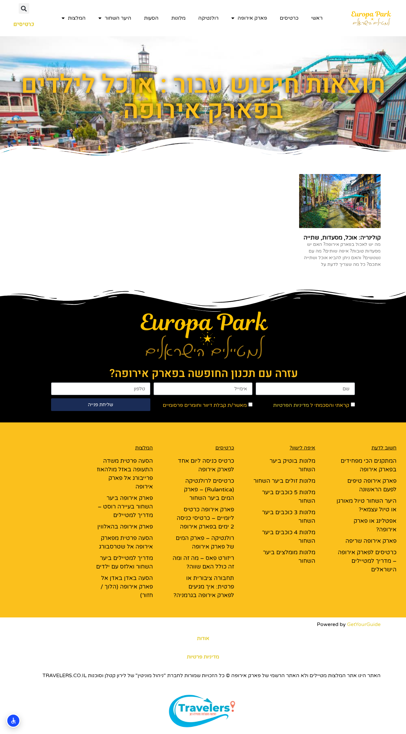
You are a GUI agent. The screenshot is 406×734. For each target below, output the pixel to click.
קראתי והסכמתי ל (311, 405)
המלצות (77, 18)
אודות (203, 638)
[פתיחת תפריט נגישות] (13, 721)
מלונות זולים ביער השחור (284, 480)
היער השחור (118, 18)
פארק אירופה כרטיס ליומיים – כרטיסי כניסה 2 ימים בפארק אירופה (205, 518)
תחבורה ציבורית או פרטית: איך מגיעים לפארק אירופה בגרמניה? (204, 587)
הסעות (151, 18)
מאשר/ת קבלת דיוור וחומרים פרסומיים (205, 405)
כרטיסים (289, 18)
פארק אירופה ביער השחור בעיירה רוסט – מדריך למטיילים (125, 507)
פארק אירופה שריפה (370, 540)
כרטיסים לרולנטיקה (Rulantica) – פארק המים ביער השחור (209, 489)
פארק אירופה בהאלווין (125, 526)
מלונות (178, 18)
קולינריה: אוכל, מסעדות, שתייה (342, 237)
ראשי (317, 18)
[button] (24, 8)
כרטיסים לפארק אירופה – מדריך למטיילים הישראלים (367, 561)
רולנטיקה (208, 18)
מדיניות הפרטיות (291, 405)
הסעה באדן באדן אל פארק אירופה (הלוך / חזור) (127, 587)
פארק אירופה (252, 18)
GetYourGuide (364, 624)
